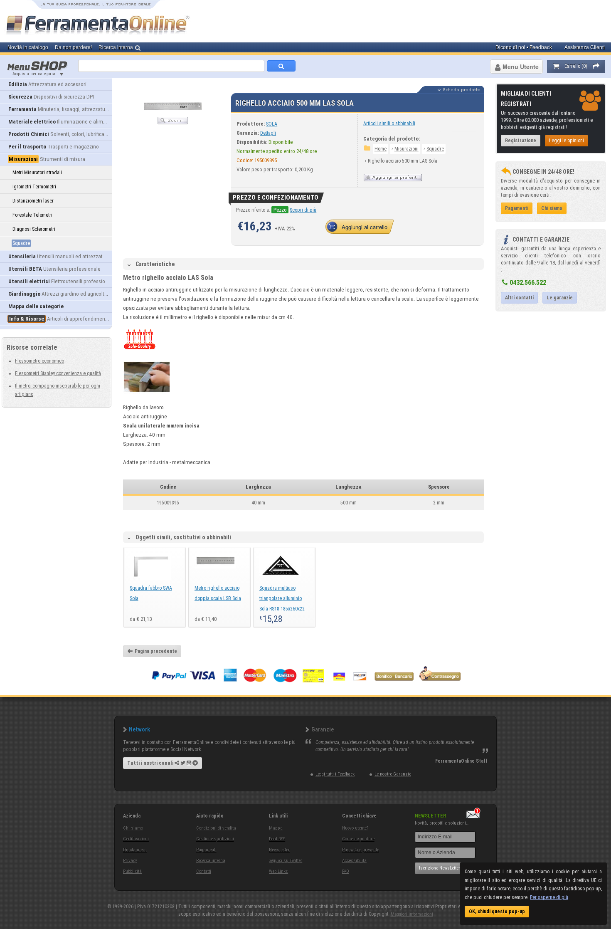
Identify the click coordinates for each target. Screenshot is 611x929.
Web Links (278, 871)
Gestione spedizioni (215, 839)
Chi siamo (133, 828)
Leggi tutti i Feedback (335, 774)
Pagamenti (206, 849)
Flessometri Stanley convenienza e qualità (58, 373)
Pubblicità (132, 871)
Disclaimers (135, 849)
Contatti (203, 871)
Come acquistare (358, 839)
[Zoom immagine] (173, 123)
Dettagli (268, 133)
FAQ (345, 871)
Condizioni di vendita (216, 828)
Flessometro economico (39, 361)
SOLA (271, 124)
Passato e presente (360, 849)
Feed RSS (277, 839)
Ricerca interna (210, 860)
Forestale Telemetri (32, 215)
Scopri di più (303, 210)
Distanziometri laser (33, 201)
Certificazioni (136, 839)
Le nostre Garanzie (392, 774)
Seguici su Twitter (285, 860)
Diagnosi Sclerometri (33, 229)
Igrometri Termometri (34, 187)
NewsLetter (279, 849)
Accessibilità (354, 860)
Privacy (130, 860)
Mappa (276, 828)
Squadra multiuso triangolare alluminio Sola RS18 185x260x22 (282, 598)
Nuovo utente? (355, 828)
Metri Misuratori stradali (37, 172)
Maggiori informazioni (412, 914)
